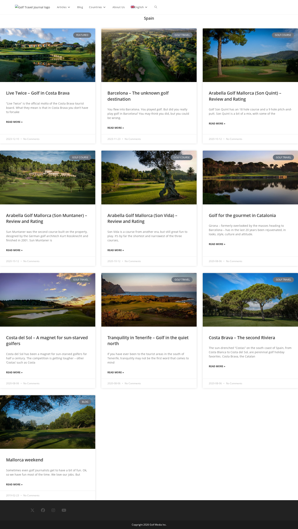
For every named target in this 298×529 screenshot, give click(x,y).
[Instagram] (53, 510)
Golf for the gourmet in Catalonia (242, 215)
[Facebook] (43, 510)
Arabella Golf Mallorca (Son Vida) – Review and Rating (142, 218)
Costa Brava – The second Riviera (242, 337)
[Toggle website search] (155, 7)
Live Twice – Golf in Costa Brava (38, 93)
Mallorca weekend (24, 460)
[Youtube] (64, 510)
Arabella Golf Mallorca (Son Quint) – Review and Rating (245, 96)
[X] (32, 510)
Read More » (14, 122)
